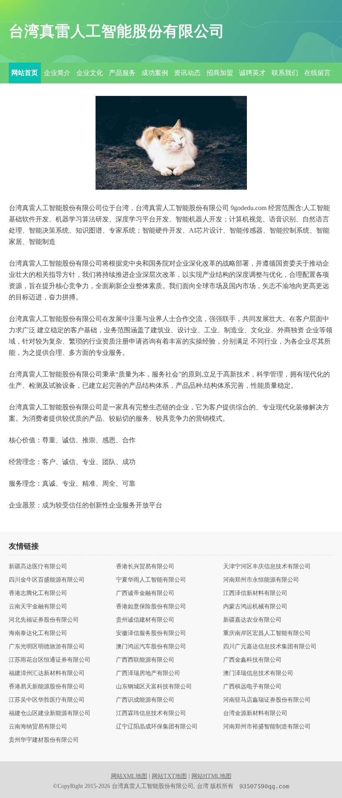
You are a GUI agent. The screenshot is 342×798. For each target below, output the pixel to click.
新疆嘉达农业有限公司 (252, 620)
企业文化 (89, 72)
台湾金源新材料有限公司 (255, 713)
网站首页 (24, 72)
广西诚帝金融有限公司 (145, 593)
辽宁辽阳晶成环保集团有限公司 (157, 727)
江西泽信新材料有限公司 (255, 593)
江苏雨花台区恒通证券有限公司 (50, 660)
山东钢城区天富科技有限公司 (154, 687)
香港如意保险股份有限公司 (151, 607)
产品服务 (122, 72)
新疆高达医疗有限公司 (38, 567)
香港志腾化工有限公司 (38, 593)
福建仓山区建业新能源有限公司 (50, 713)
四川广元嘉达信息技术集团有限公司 (270, 647)
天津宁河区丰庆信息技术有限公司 (267, 567)
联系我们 (285, 72)
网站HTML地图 (211, 776)
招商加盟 (219, 72)
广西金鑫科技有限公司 (252, 660)
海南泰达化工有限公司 (38, 633)
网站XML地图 (129, 776)
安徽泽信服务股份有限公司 (151, 633)
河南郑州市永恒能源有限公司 (261, 580)
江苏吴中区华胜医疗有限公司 (47, 700)
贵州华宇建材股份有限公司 (44, 740)
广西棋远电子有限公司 (252, 687)
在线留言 (317, 72)
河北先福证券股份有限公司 (44, 620)
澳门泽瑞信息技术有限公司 (258, 673)
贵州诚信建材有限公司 (145, 620)
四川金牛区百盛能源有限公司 (47, 580)
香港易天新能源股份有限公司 (47, 687)
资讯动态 (187, 72)
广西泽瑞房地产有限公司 (148, 673)
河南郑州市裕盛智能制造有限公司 (267, 727)
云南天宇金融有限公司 (38, 607)
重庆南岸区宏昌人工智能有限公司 (267, 633)
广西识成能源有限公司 (145, 700)
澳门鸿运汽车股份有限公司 (151, 647)
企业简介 (57, 72)
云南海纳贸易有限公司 (38, 727)
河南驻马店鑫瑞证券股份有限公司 (267, 700)
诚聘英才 (252, 72)
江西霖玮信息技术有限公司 (151, 713)
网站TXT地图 (169, 776)
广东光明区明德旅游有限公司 (47, 647)
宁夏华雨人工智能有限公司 (151, 580)
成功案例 (154, 72)
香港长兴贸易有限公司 (145, 567)
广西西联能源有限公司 (145, 660)
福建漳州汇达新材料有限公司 (47, 673)
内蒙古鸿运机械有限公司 (255, 607)
